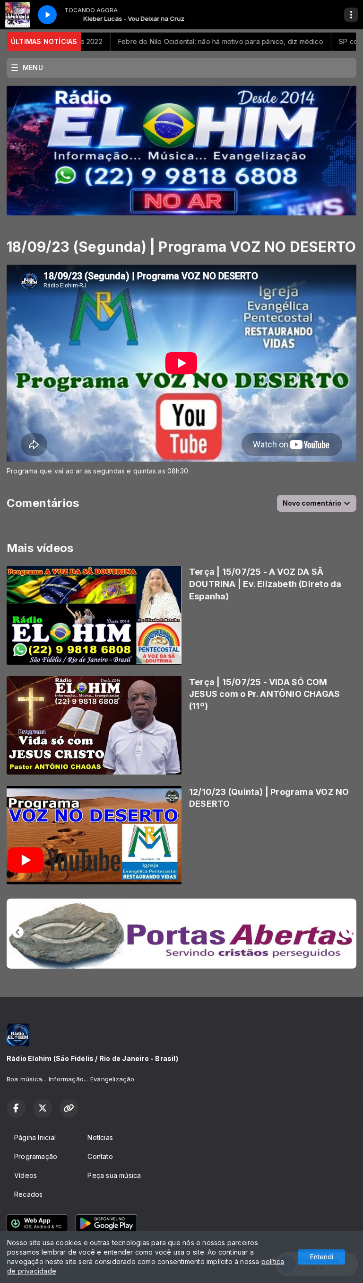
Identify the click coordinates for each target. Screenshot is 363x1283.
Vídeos (25, 1175)
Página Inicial (35, 1137)
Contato (99, 1156)
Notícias (100, 1137)
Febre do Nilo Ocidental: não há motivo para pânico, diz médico (182, 41)
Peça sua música (114, 1175)
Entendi (321, 1257)
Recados (28, 1194)
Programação (35, 1156)
